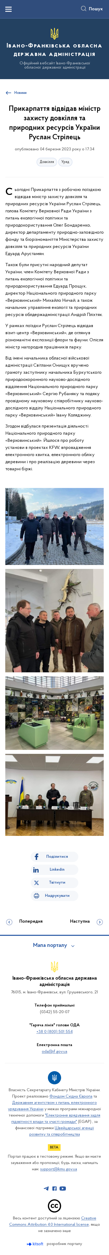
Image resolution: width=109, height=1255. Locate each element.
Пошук (96, 9)
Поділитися (57, 857)
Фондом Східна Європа (70, 1096)
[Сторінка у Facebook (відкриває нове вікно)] (54, 1188)
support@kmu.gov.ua (58, 1169)
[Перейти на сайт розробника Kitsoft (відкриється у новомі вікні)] (35, 1244)
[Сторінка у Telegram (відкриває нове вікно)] (46, 1188)
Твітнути (57, 882)
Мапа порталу (50, 946)
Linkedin (57, 870)
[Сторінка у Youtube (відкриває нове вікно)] (63, 1188)
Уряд (65, 162)
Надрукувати (57, 896)
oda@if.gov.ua (54, 1052)
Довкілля (47, 162)
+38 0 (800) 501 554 (55, 1032)
